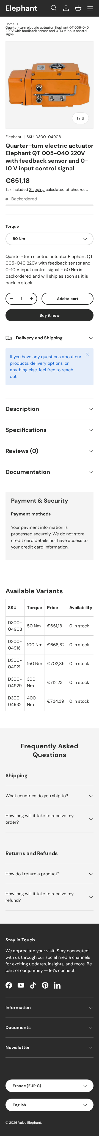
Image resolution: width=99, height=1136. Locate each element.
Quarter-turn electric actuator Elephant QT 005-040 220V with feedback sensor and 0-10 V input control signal (47, 31)
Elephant (13, 136)
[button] (78, 8)
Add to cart (67, 298)
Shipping (37, 189)
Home (10, 24)
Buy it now (50, 315)
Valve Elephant (29, 1122)
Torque (12, 226)
